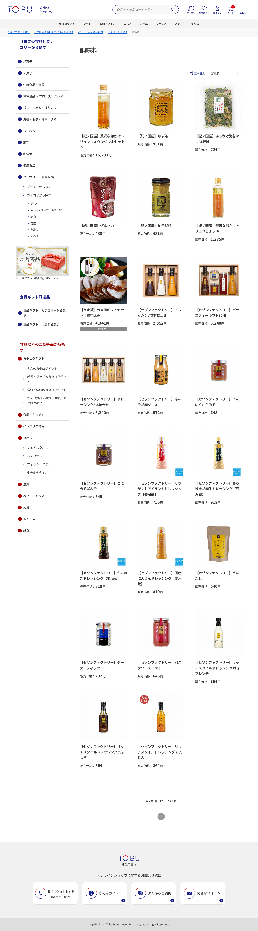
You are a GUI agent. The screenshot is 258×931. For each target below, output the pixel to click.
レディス (161, 24)
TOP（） (19, 32)
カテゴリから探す (39, 195)
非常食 (34, 230)
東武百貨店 (129, 864)
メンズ (179, 24)
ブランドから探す (39, 186)
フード (87, 24)
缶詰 (33, 223)
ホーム (144, 24)
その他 (34, 236)
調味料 (34, 203)
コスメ (128, 24)
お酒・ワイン (107, 24)
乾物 (33, 216)
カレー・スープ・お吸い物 (46, 210)
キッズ (195, 24)
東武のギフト (67, 24)
